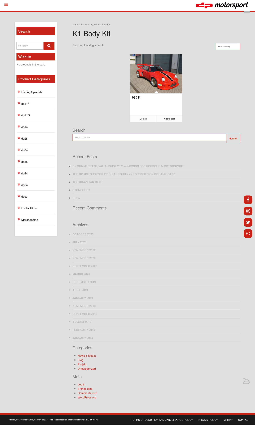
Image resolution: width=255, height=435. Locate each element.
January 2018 (83, 338)
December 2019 (84, 282)
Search (233, 138)
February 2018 (84, 330)
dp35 (24, 161)
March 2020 (81, 274)
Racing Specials (31, 92)
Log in (81, 384)
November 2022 (84, 250)
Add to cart (169, 118)
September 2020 (85, 266)
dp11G (25, 115)
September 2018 (85, 314)
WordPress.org (87, 397)
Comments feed (87, 393)
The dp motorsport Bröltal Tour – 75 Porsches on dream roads (124, 174)
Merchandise (29, 219)
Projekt (82, 364)
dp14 (24, 127)
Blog (80, 360)
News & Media (87, 356)
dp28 (24, 138)
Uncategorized (87, 369)
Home (75, 24)
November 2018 (84, 306)
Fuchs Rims (29, 208)
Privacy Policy (208, 419)
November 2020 (84, 258)
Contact (244, 419)
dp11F (25, 103)
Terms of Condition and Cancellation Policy (162, 419)
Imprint (228, 419)
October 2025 (83, 234)
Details (143, 118)
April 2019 (80, 290)
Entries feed (85, 389)
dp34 (24, 150)
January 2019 (83, 298)
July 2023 (79, 242)
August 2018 (82, 322)
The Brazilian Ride (87, 182)
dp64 (24, 185)
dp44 (24, 173)
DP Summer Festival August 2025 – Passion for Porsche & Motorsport (128, 166)
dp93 (24, 196)
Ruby (76, 198)
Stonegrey (81, 190)
